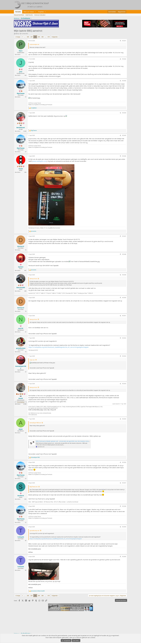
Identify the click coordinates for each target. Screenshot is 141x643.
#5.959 (124, 527)
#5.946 (124, 156)
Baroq (17, 33)
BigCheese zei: (34, 487)
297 (32, 37)
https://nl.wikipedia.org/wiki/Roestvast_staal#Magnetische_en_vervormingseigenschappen (58, 347)
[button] (35, 11)
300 (42, 37)
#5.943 (124, 80)
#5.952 (124, 338)
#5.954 (124, 383)
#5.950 (124, 297)
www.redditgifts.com (39, 161)
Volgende (54, 37)
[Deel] (120, 41)
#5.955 (124, 419)
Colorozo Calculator (39, 15)
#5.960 (124, 556)
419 (49, 37)
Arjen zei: (32, 360)
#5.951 (124, 315)
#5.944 (124, 113)
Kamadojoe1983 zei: (35, 423)
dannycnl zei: (33, 278)
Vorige (18, 37)
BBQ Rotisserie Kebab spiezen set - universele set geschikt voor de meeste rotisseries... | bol (66, 441)
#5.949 (124, 275)
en (38, 591)
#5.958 (124, 506)
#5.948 (124, 254)
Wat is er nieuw (29, 12)
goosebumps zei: (34, 530)
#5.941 (124, 41)
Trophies (41, 12)
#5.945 (124, 135)
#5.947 (124, 236)
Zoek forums (29, 15)
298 (35, 37)
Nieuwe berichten (19, 15)
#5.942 (124, 59)
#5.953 (124, 356)
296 (28, 37)
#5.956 (124, 462)
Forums (18, 12)
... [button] (24, 37)
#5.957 (124, 483)
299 (39, 37)
